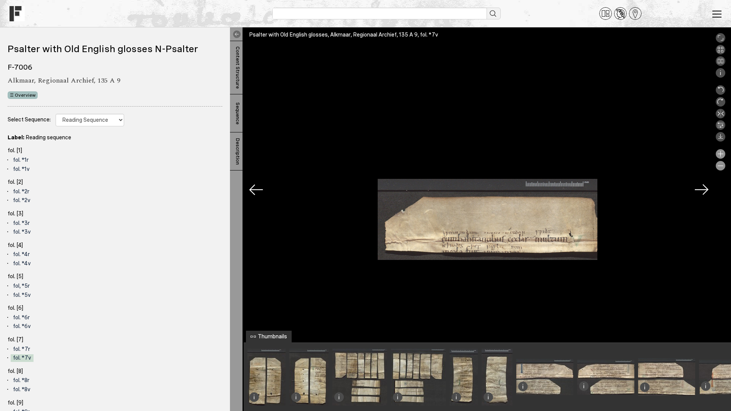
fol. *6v (22, 326)
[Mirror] (720, 116)
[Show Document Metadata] (720, 76)
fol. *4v (22, 263)
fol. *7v (22, 358)
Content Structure (237, 67)
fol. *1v (21, 169)
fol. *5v (22, 295)
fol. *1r (21, 160)
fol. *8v (21, 389)
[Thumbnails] (720, 52)
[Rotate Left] (720, 93)
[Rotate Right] (720, 105)
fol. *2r (21, 191)
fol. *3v (22, 232)
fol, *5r (21, 286)
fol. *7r (21, 349)
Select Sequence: (29, 119)
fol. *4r (21, 254)
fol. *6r (21, 317)
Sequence (237, 113)
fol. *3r (21, 223)
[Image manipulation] (720, 128)
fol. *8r (21, 380)
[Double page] (720, 64)
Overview (25, 95)
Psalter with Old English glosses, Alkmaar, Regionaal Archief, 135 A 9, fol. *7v (343, 35)
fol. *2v (21, 200)
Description (237, 151)
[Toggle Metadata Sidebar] (235, 34)
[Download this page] (720, 140)
